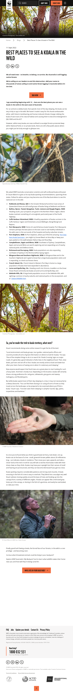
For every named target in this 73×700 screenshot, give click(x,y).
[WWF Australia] (9, 5)
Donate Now (56, 3)
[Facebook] (8, 66)
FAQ (7, 629)
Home (8, 40)
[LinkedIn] (12, 66)
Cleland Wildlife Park (18, 279)
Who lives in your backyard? (35, 570)
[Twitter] (17, 66)
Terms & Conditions (11, 673)
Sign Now (35, 95)
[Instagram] (12, 662)
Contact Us (34, 629)
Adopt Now (44, 3)
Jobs (12, 629)
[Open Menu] (65, 3)
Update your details (22, 629)
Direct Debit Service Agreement (26, 673)
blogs (19, 40)
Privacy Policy (45, 629)
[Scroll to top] (36, 688)
